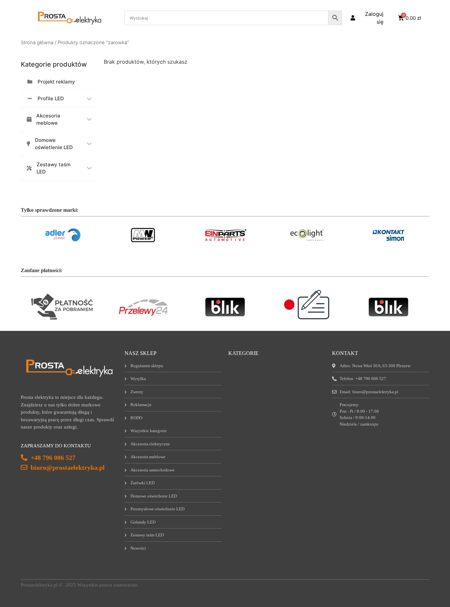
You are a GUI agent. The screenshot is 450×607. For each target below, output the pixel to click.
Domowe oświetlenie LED (54, 144)
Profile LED (51, 98)
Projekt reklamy (56, 82)
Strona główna (37, 43)
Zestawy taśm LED (53, 168)
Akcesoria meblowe (48, 119)
